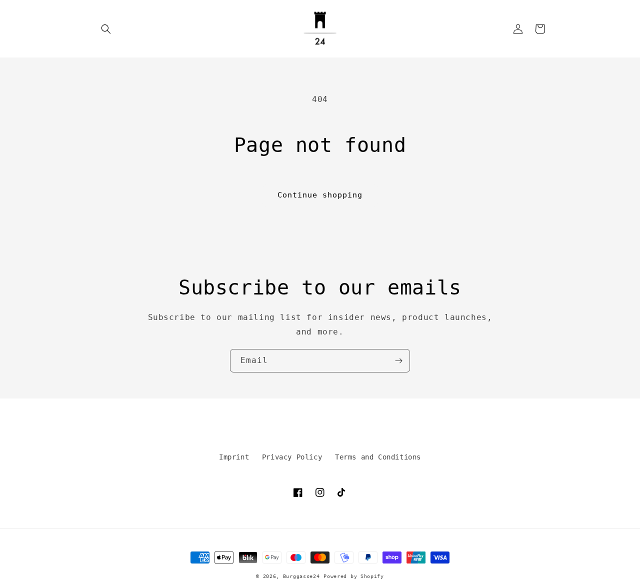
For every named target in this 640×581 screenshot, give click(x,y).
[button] (106, 29)
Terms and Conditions (378, 457)
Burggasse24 (301, 576)
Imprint (234, 457)
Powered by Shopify (354, 576)
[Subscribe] (399, 360)
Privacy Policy (292, 457)
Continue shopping (320, 195)
